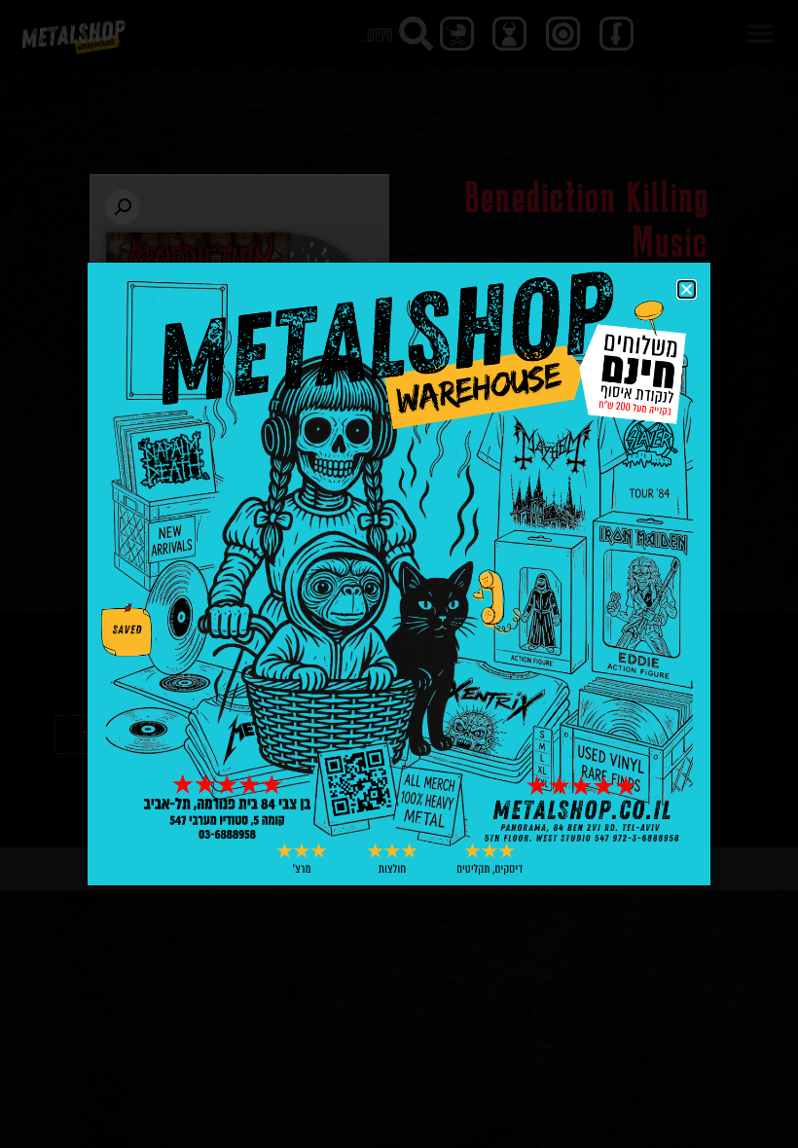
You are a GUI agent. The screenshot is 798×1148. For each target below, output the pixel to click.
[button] (686, 289)
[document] (399, 574)
